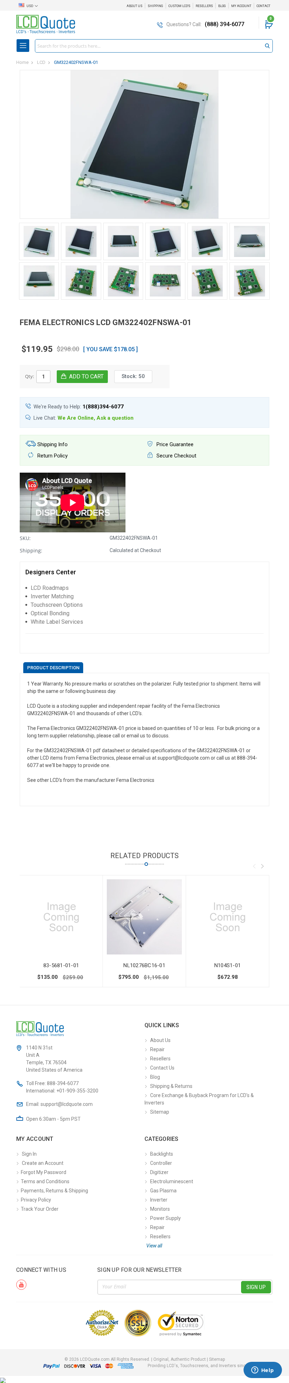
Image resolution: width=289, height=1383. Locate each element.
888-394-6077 (63, 1083)
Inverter (158, 1200)
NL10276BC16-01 (144, 965)
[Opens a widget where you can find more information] (262, 1370)
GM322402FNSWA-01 (76, 62)
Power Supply (165, 1218)
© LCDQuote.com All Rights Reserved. (144, 1359)
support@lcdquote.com (67, 1104)
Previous (254, 866)
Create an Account (42, 1163)
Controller (161, 1163)
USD (30, 6)
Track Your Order (40, 1209)
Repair (157, 1049)
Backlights (161, 1154)
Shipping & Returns (171, 1086)
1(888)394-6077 (103, 406)
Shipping (155, 6)
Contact (263, 6)
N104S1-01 (227, 965)
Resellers (204, 6)
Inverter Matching (52, 596)
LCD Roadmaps (50, 588)
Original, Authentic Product (179, 1359)
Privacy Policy (36, 1200)
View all (154, 1246)
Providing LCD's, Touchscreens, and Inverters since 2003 (203, 1365)
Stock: (133, 376)
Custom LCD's (179, 6)
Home (22, 62)
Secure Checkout (175, 456)
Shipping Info (52, 444)
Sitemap (159, 1112)
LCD (41, 62)
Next (262, 866)
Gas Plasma (163, 1190)
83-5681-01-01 (61, 965)
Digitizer (159, 1172)
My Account (241, 6)
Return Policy (52, 456)
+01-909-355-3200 (77, 1091)
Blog (222, 6)
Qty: (29, 376)
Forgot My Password (43, 1172)
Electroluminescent (171, 1181)
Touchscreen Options (57, 604)
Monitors (160, 1209)
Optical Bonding (50, 613)
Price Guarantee (174, 444)
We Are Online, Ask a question (95, 418)
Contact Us (162, 1068)
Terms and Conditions (45, 1181)
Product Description (53, 667)
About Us (134, 6)
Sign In (29, 1154)
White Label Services (57, 621)
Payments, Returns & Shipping (54, 1190)
